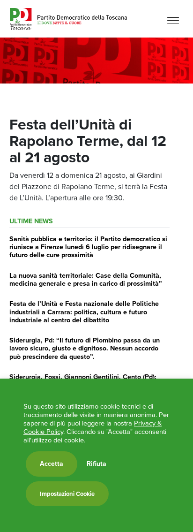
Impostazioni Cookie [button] (67, 493)
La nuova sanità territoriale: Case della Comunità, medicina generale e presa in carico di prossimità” (85, 279)
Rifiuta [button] (96, 464)
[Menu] (173, 20)
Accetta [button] (51, 464)
